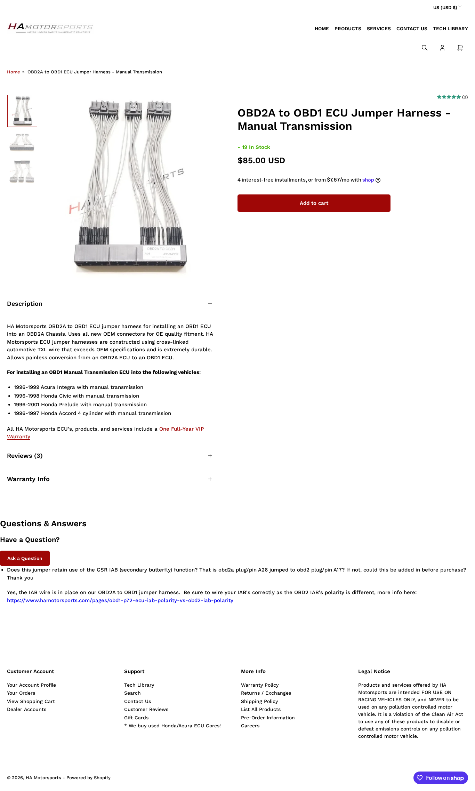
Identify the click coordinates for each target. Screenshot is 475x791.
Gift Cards (136, 717)
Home (322, 28)
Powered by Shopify (88, 777)
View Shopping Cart (31, 701)
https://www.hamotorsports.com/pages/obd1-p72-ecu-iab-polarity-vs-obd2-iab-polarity (120, 600)
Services (379, 28)
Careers (250, 725)
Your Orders (21, 693)
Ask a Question (24, 558)
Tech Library (450, 28)
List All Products (261, 709)
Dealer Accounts (26, 709)
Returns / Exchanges (266, 693)
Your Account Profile (31, 685)
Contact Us (411, 28)
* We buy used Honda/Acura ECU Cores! (172, 725)
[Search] (425, 48)
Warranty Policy (260, 685)
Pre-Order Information (268, 717)
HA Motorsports (43, 777)
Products (348, 28)
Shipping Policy (259, 701)
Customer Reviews (146, 709)
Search (132, 693)
